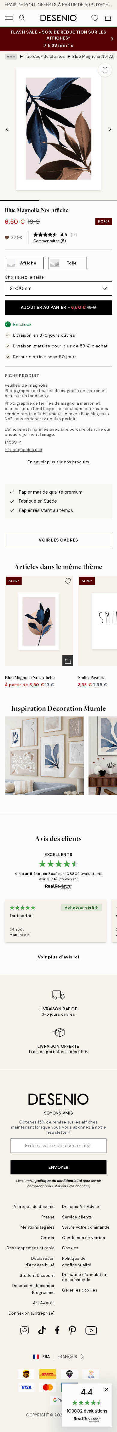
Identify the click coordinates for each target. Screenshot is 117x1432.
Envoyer (58, 1167)
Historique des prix (23, 449)
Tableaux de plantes (45, 56)
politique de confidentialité (58, 1180)
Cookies (70, 1247)
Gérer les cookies (80, 1290)
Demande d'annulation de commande (84, 1277)
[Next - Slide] (110, 129)
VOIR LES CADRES (58, 540)
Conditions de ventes (83, 1237)
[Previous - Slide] (7, 129)
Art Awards (44, 1302)
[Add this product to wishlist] (105, 70)
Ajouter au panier (58, 307)
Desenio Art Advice (81, 1206)
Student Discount (37, 1275)
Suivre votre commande (86, 1227)
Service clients (77, 1217)
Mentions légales (38, 1227)
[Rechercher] (22, 18)
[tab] (19, 198)
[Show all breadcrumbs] (11, 57)
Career (48, 1237)
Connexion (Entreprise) (31, 1313)
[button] (87, 1405)
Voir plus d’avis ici (58, 957)
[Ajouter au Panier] (67, 660)
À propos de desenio (34, 1206)
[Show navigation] (9, 18)
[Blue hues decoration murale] (44, 755)
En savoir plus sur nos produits (58, 462)
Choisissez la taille (24, 277)
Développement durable (31, 1247)
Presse (48, 1217)
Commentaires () (49, 241)
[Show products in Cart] (108, 18)
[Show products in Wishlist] (94, 18)
